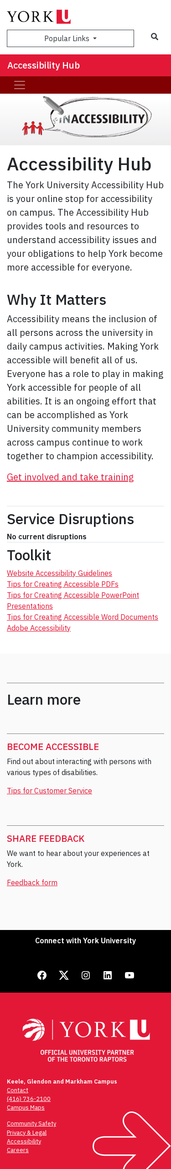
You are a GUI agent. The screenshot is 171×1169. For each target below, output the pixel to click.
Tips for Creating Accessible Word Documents (82, 617)
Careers (18, 1150)
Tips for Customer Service (49, 790)
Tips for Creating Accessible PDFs (63, 584)
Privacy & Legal (27, 1133)
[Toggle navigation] (19, 85)
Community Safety (31, 1123)
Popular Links (67, 38)
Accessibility (24, 1141)
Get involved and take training (70, 477)
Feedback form (32, 882)
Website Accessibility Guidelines (59, 573)
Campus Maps (26, 1107)
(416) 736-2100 (29, 1099)
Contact (17, 1090)
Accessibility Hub (43, 65)
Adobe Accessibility (39, 627)
